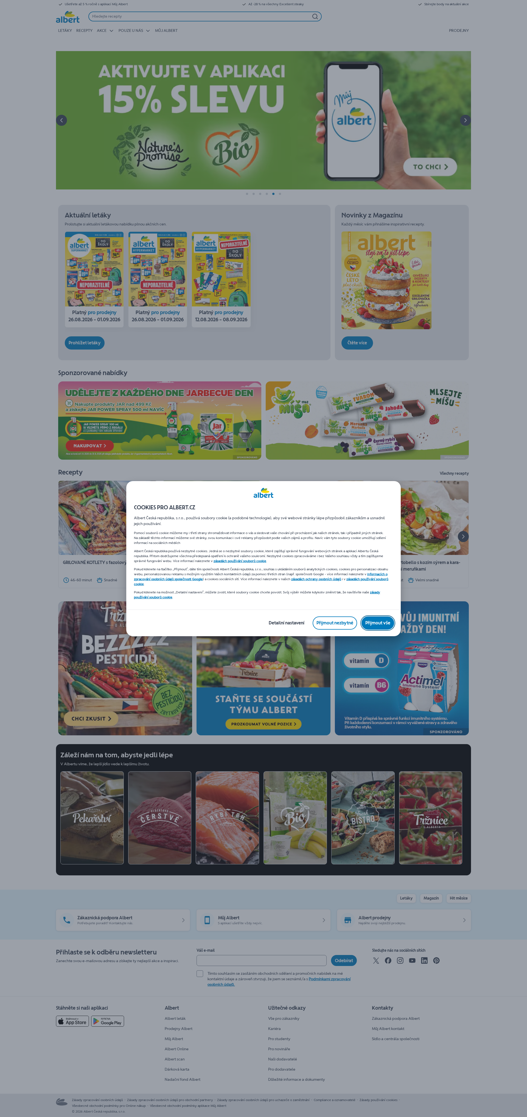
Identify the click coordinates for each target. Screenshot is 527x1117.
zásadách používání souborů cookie (240, 561)
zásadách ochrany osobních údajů (316, 579)
